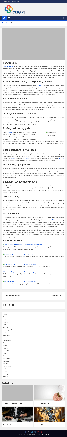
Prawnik (5, 66)
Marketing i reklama (8, 330)
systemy (61, 158)
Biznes (5, 314)
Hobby (5, 325)
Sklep (4, 353)
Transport (6, 361)
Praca (40, 85)
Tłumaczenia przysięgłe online (33, 244)
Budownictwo (7, 317)
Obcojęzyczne (7, 340)
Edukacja (5, 322)
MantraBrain (45, 434)
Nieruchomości (7, 338)
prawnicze (27, 158)
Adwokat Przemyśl (42, 425)
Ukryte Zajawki (7, 366)
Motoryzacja (6, 335)
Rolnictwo (6, 351)
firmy (12, 158)
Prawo (5, 345)
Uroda (4, 369)
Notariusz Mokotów (30, 281)
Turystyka (6, 364)
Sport (4, 356)
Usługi (5, 371)
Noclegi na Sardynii (29, 272)
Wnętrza (5, 374)
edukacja (53, 220)
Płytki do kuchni (28, 254)
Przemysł (5, 348)
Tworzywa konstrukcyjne (13, 296)
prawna (10, 132)
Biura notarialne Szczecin (12, 403)
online (11, 66)
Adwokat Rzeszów (42, 403)
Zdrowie (5, 376)
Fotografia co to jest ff (31, 264)
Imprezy (5, 327)
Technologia (6, 358)
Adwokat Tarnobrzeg (10, 425)
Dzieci (4, 319)
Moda (4, 332)
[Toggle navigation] (9, 18)
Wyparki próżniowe (55, 296)
